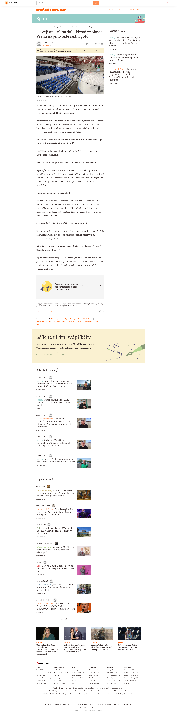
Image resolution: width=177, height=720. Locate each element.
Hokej (52, 319)
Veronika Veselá (43, 506)
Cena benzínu (100, 688)
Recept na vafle (93, 680)
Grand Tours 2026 (59, 683)
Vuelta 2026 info (59, 670)
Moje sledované (114, 10)
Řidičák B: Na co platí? (131, 678)
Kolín (79, 319)
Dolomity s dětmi (112, 683)
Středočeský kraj (41, 321)
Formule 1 (75, 680)
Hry (38, 566)
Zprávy (96, 321)
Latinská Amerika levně (114, 680)
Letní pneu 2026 (129, 670)
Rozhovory (71, 321)
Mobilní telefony (61, 694)
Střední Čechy (87, 319)
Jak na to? (64, 354)
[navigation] (2, 3)
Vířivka (125, 691)
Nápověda (81, 704)
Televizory (110, 694)
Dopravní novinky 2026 (131, 675)
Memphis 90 (41, 524)
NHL (73, 683)
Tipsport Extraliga (62, 319)
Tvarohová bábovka (95, 678)
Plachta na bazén (69, 691)
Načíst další (63, 619)
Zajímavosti (88, 321)
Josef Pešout (48, 43)
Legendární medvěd (44, 543)
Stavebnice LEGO (72, 694)
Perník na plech (94, 683)
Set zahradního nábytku (105, 691)
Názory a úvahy (43, 547)
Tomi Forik (40, 487)
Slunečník (87, 691)
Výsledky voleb (40, 675)
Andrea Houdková (44, 600)
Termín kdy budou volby (43, 678)
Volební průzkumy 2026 (43, 672)
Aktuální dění (43, 585)
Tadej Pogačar (58, 678)
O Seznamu (57, 704)
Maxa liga (73, 319)
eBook (90, 44)
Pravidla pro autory (112, 704)
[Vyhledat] (96, 3)
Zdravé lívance (93, 675)
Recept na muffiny (94, 672)
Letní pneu (94, 694)
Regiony (79, 321)
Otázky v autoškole (130, 680)
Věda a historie (43, 490)
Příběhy (40, 528)
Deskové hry (102, 694)
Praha (38, 324)
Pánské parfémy (129, 694)
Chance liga (75, 670)
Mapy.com (68, 688)
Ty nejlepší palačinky (95, 670)
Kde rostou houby (90, 688)
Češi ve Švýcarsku (112, 678)
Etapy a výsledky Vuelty (61, 672)
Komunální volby (41, 683)
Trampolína (78, 691)
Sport (64, 321)
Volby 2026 (39, 670)
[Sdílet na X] (103, 311)
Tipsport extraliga (77, 675)
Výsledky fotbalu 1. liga (78, 672)
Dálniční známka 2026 (131, 672)
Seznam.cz (170, 3)
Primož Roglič (58, 680)
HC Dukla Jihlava (54, 321)
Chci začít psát (134, 10)
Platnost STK (128, 683)
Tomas (39, 562)
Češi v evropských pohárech (114, 688)
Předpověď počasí (77, 688)
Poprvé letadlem (112, 672)
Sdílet (98, 44)
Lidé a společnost (117, 69)
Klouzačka (94, 691)
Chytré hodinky (118, 694)
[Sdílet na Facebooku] (100, 311)
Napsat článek (91, 287)
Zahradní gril (118, 691)
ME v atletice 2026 (77, 678)
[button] (70, 75)
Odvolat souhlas (125, 704)
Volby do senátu (41, 680)
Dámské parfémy (84, 694)
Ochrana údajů (98, 704)
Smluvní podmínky (69, 704)
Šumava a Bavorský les (113, 675)
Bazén (60, 691)
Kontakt (89, 704)
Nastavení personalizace (88, 707)
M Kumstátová (42, 581)
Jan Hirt (56, 675)
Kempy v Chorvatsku (113, 670)
